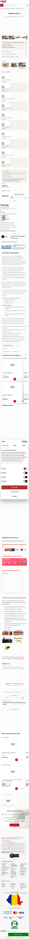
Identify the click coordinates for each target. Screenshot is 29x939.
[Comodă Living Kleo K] (6, 104)
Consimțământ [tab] (5, 445)
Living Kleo (3, 61)
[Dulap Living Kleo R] (6, 86)
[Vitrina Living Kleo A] (6, 76)
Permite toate (14, 487)
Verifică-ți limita (12, 230)
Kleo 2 (14, 67)
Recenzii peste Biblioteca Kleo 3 (12, 692)
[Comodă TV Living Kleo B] (6, 151)
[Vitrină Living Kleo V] (6, 161)
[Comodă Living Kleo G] (6, 114)
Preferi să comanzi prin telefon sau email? (14, 42)
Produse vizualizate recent (8, 794)
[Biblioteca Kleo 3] (14, 415)
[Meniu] (1, 5)
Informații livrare (7, 51)
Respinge (14, 496)
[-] (2, 934)
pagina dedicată (20, 658)
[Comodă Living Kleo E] (6, 133)
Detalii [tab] (14, 445)
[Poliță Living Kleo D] (6, 142)
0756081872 (7, 840)
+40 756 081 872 (10, 844)
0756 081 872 (8, 44)
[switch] (25, 473)
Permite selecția (14, 491)
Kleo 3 (22, 67)
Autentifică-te (8, 683)
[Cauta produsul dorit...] (23, 5)
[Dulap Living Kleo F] (6, 123)
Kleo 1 (5, 67)
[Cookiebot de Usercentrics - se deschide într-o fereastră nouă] (21, 442)
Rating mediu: (14, 695)
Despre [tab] (24, 445)
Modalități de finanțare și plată (11, 56)
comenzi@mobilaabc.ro (10, 47)
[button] (27, 37)
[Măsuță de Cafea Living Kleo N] (6, 95)
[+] (7, 934)
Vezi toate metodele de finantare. (9, 241)
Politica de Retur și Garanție (10, 54)
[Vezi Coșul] (27, 5)
